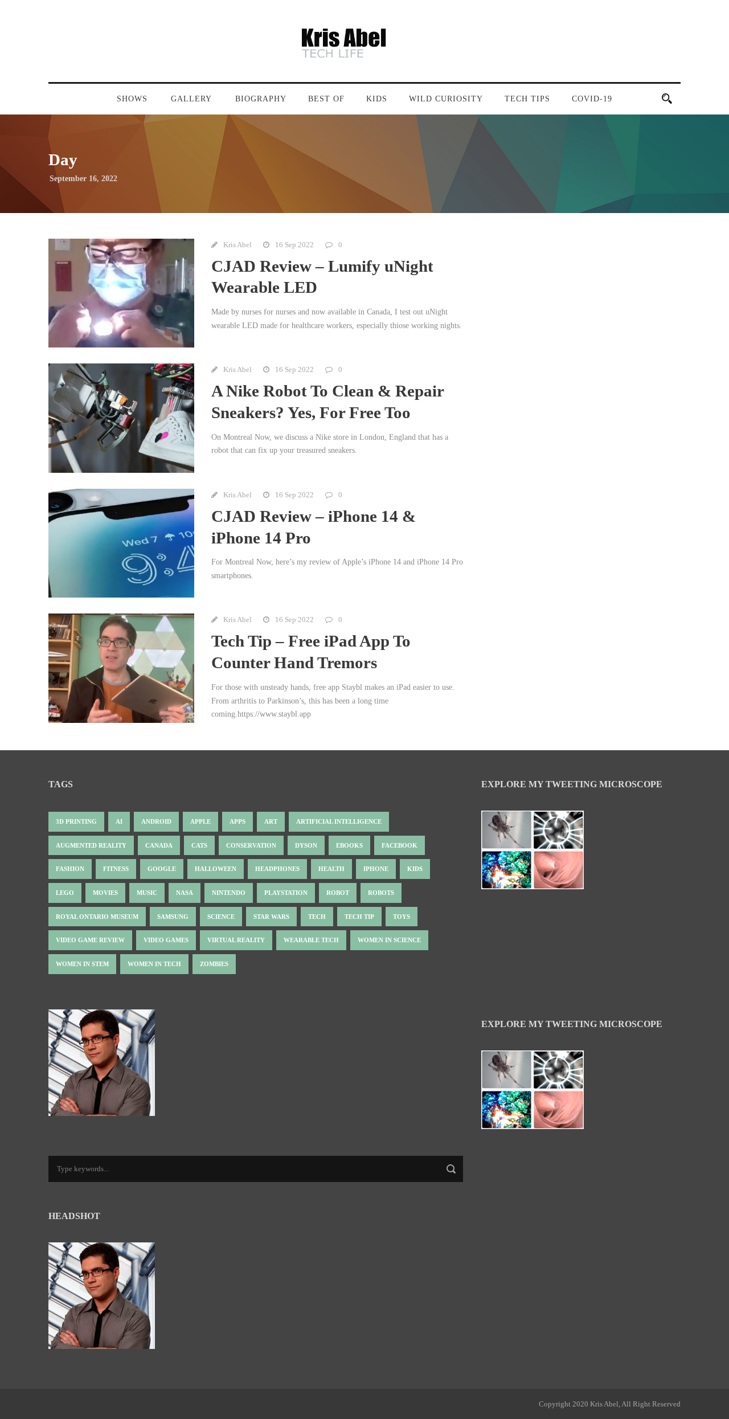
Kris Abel (237, 244)
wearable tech (311, 940)
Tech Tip (359, 916)
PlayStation (286, 892)
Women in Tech (154, 963)
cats (199, 845)
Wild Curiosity (446, 99)
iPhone (375, 868)
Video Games (166, 940)
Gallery (191, 99)
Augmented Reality (91, 845)
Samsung (173, 916)
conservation (251, 845)
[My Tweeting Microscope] (538, 853)
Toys (401, 916)
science (221, 916)
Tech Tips (527, 99)
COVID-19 (592, 99)
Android (156, 821)
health (331, 868)
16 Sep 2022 (294, 244)
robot (337, 892)
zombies (214, 963)
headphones (277, 868)
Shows (132, 99)
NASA (184, 892)
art (270, 821)
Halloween (215, 868)
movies (105, 892)
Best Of (326, 99)
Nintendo (228, 892)
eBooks (349, 845)
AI (119, 821)
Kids (376, 99)
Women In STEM (82, 963)
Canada (159, 845)
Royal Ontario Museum (97, 916)
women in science (389, 940)
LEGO (65, 892)
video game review (90, 940)
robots (381, 892)
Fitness (116, 868)
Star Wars (271, 916)
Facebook (399, 845)
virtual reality (236, 940)
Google (162, 868)
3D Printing (76, 821)
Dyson (306, 845)
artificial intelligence (339, 821)
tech (317, 916)
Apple (200, 821)
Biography (260, 99)
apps (237, 821)
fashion (70, 868)
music (147, 892)
